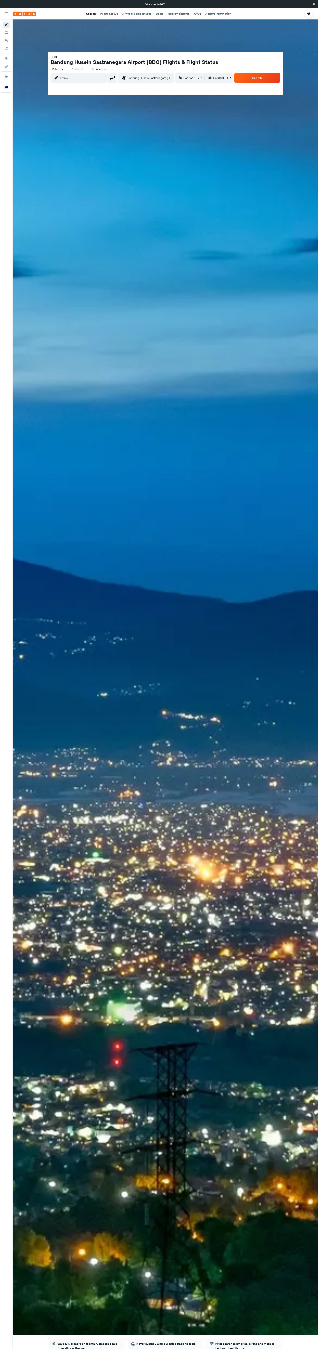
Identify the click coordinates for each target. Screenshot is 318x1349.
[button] (314, 4)
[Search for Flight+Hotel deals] (6, 48)
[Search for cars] (6, 40)
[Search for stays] (6, 32)
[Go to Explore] (6, 58)
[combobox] (58, 69)
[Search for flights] (6, 25)
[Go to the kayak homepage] (24, 14)
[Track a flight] (6, 66)
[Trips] (6, 76)
